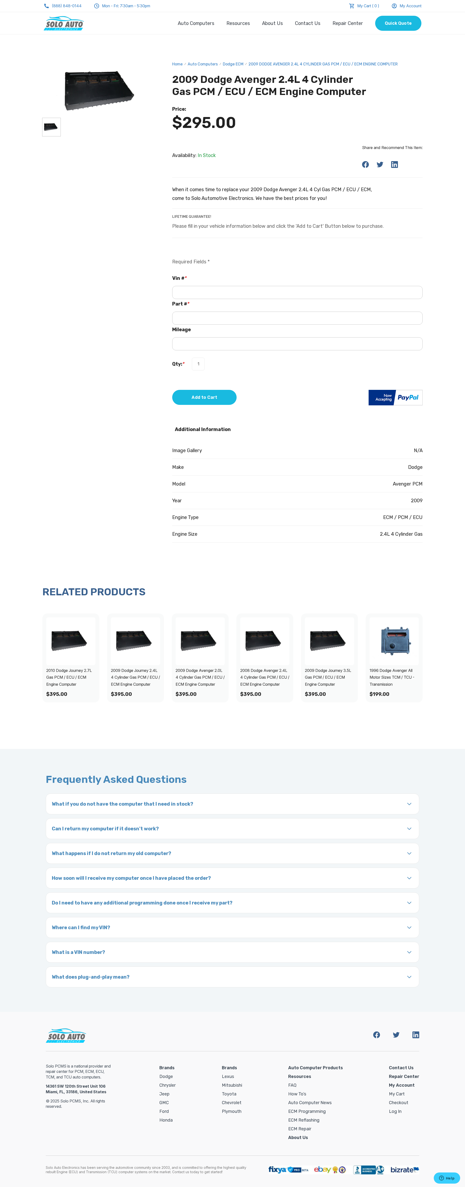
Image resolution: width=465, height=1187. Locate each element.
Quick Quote (398, 23)
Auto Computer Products (315, 1067)
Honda (166, 1120)
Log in (395, 1111)
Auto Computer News (310, 1102)
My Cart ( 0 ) (368, 5)
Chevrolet (231, 1102)
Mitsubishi (232, 1085)
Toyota (229, 1094)
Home (177, 64)
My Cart (397, 1094)
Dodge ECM (233, 64)
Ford (164, 1111)
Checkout (398, 1102)
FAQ (292, 1085)
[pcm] (51, 127)
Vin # (179, 278)
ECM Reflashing (303, 1120)
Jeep (164, 1094)
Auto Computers (196, 23)
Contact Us (307, 23)
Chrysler (167, 1085)
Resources (238, 23)
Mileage (181, 329)
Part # (180, 304)
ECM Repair (299, 1129)
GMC (164, 1102)
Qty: (178, 364)
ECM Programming (307, 1111)
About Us (272, 23)
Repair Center (348, 23)
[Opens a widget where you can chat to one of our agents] (447, 1178)
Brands (167, 1067)
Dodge (166, 1076)
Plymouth (231, 1111)
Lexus (228, 1076)
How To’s (297, 1094)
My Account (410, 5)
